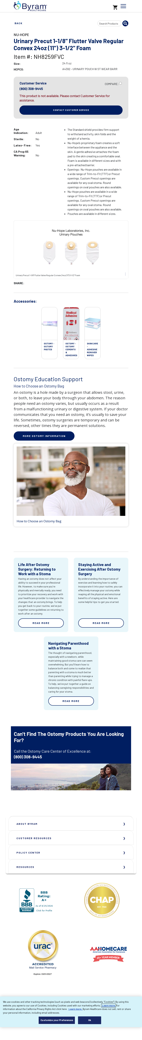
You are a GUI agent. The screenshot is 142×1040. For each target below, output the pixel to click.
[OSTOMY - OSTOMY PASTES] (49, 323)
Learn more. (109, 1005)
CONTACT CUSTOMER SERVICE (71, 110)
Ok (89, 1020)
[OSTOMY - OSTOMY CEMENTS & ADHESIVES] (71, 323)
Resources (25, 866)
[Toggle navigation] (123, 6)
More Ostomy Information (44, 435)
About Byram (27, 823)
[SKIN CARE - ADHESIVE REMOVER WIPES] (92, 323)
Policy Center (28, 852)
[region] (71, 1011)
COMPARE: (112, 84)
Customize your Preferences (56, 1020)
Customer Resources (34, 838)
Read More (41, 622)
